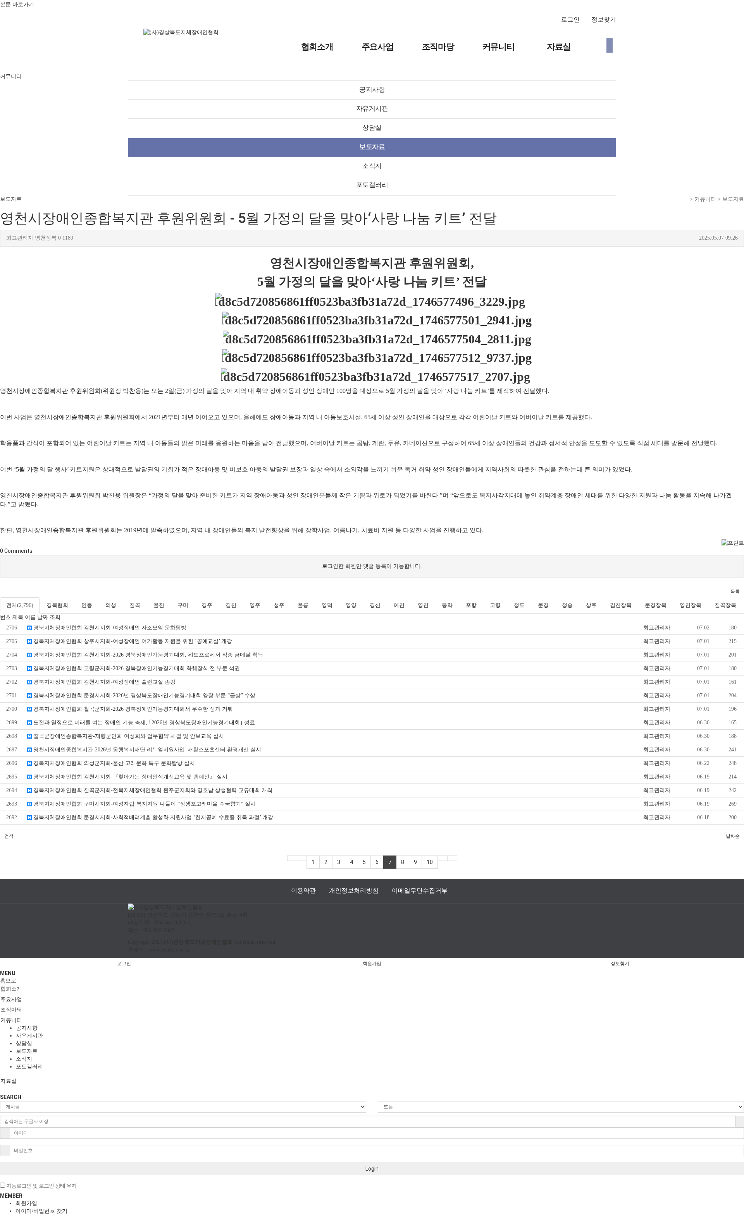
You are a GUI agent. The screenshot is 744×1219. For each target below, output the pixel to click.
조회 (55, 617)
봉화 (447, 605)
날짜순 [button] (733, 836)
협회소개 (317, 46)
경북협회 (57, 605)
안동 (86, 605)
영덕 (327, 605)
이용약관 (303, 890)
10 (430, 862)
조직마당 (438, 46)
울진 (158, 605)
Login (372, 1169)
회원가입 (372, 963)
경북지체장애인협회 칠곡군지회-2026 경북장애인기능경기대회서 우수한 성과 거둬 (132, 709)
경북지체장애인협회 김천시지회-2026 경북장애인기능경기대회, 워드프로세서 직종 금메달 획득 (147, 655)
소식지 (372, 166)
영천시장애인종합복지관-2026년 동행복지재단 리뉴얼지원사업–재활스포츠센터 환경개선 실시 (146, 750)
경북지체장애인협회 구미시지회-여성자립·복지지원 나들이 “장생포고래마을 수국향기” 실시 (144, 804)
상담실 (372, 127)
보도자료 (372, 147)
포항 (471, 605)
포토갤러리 (372, 185)
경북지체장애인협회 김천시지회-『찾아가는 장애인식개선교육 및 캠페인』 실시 (129, 777)
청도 (519, 605)
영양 (351, 605)
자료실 (559, 46)
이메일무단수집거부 (420, 890)
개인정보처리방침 (354, 890)
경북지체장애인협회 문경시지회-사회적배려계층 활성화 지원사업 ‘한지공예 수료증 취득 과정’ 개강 (152, 817)
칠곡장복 (725, 605)
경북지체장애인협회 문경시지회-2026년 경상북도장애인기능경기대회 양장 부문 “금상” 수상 (143, 695)
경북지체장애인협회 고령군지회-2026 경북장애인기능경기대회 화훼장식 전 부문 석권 (136, 668)
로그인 (570, 19)
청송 (567, 605)
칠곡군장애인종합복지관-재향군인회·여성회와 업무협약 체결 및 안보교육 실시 (128, 736)
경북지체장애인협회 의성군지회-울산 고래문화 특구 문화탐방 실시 (113, 763)
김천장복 (621, 605)
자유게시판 (372, 108)
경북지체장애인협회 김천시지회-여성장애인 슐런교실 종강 (104, 682)
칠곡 (134, 605)
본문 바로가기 (17, 4)
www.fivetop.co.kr (169, 950)
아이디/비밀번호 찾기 (41, 1211)
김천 (231, 605)
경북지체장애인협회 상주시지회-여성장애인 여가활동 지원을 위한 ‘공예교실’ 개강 (132, 641)
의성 (110, 605)
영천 (423, 605)
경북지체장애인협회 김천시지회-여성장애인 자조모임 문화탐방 (109, 628)
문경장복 (655, 605)
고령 (495, 605)
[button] (735, 591)
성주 (279, 605)
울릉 (303, 605)
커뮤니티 (498, 46)
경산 (375, 605)
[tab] (372, 989)
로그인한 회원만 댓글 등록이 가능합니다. (372, 566)
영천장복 (690, 605)
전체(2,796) (19, 605)
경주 (207, 605)
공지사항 (372, 89)
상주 (591, 605)
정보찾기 (603, 19)
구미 (182, 605)
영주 (255, 605)
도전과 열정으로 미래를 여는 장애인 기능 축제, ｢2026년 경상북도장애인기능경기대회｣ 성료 (143, 722)
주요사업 (378, 46)
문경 (543, 605)
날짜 (42, 617)
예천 (399, 605)
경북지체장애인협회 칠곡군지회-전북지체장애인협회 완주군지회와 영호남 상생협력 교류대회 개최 (152, 790)
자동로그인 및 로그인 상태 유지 (40, 1186)
